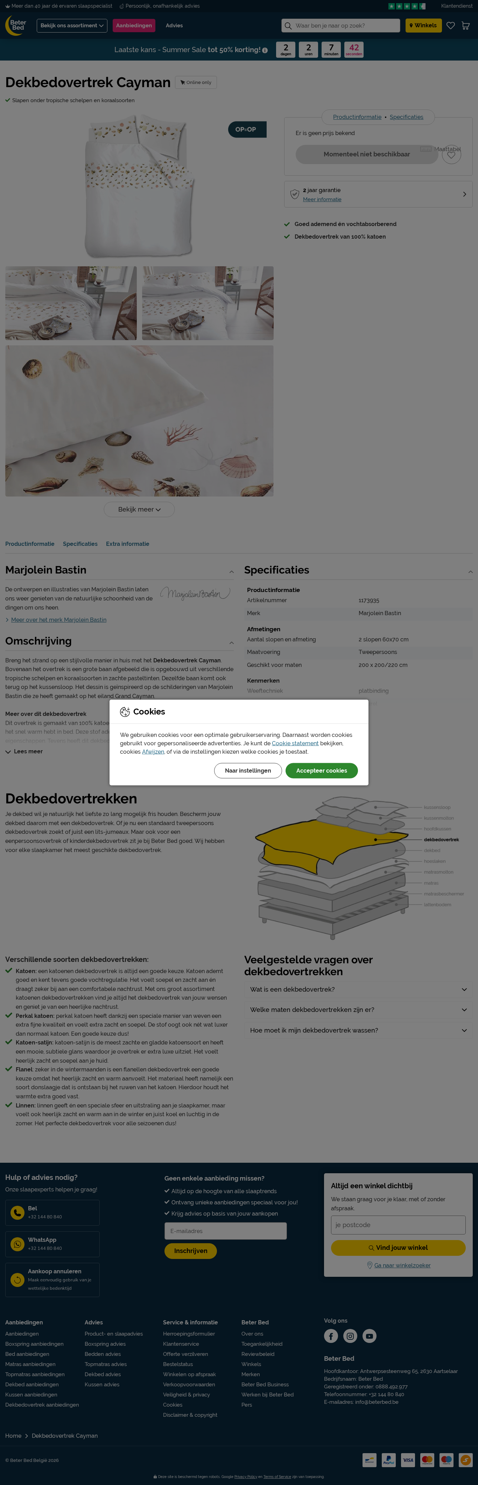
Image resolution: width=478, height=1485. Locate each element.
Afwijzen (153, 751)
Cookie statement (295, 743)
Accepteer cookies (321, 770)
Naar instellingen (248, 770)
